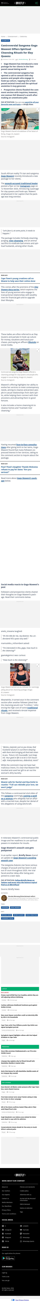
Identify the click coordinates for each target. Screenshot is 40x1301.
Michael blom (6, 915)
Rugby (3, 1040)
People (3, 1020)
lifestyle (32, 342)
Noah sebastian (31, 915)
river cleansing (16, 240)
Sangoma (5, 907)
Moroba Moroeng (23, 59)
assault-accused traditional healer (21, 183)
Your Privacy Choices (22, 1300)
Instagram (25, 186)
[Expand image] (38, 109)
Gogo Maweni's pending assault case (18, 859)
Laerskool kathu (7, 918)
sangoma (8, 795)
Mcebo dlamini (19, 915)
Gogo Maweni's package (19, 479)
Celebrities (23, 36)
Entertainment (12, 36)
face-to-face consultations (19, 445)
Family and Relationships (8, 1030)
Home (3, 36)
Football (4, 1000)
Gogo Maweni (7, 176)
